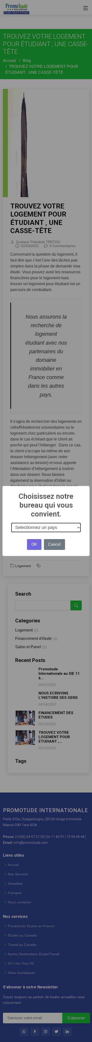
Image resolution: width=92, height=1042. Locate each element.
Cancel (54, 544)
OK (34, 544)
